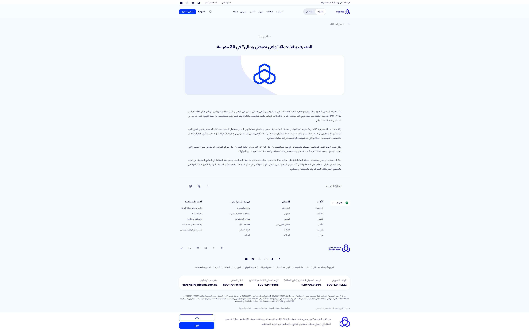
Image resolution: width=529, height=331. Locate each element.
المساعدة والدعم (211, 3)
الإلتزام (217, 267)
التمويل (261, 12)
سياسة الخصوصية (260, 308)
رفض (197, 318)
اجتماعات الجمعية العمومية (239, 213)
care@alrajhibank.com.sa (199, 284)
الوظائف (247, 235)
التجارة (287, 230)
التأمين (252, 12)
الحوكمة (227, 267)
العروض (243, 12)
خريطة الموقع (250, 267)
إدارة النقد (286, 208)
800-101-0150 (233, 284)
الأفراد (320, 11)
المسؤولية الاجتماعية (203, 267)
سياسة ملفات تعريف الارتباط (279, 308)
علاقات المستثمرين (242, 219)
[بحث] (210, 11)
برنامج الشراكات (266, 267)
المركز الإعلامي (244, 230)
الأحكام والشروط (245, 308)
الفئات (235, 12)
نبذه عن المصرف (243, 208)
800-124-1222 (336, 284)
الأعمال (309, 11)
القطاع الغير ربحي (283, 224)
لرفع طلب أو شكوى (195, 219)
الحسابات (280, 12)
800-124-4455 (268, 284)
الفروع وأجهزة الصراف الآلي (323, 267)
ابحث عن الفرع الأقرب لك (192, 224)
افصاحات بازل (244, 224)
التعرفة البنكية (197, 213)
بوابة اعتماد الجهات (301, 267)
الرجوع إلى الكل (337, 24)
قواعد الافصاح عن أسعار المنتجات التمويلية (335, 3)
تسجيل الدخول (187, 11)
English (201, 11)
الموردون (237, 267)
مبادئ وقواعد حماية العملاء (192, 208)
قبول (197, 325)
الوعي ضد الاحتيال (283, 267)
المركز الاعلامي (226, 3)
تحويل (321, 235)
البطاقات (269, 12)
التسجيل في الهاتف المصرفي (191, 230)
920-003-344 (311, 284)
